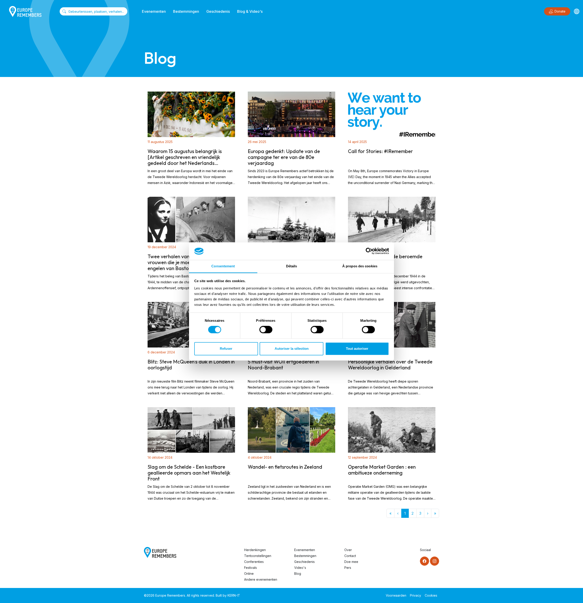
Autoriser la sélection (292, 348)
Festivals (250, 568)
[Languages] (576, 11)
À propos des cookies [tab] (359, 266)
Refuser (226, 348)
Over (348, 550)
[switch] (265, 329)
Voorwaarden (396, 595)
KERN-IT (234, 595)
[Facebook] (424, 561)
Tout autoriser (357, 348)
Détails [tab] (291, 266)
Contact (350, 556)
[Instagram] (434, 561)
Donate (560, 11)
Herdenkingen (255, 550)
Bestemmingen (186, 11)
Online (249, 573)
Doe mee (351, 562)
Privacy (415, 595)
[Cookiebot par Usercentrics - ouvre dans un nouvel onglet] (369, 251)
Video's (300, 568)
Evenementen (154, 11)
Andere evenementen (260, 579)
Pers (347, 568)
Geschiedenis (218, 11)
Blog (297, 573)
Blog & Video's (250, 11)
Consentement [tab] (223, 266)
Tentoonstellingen (257, 556)
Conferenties (254, 562)
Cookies (431, 595)
